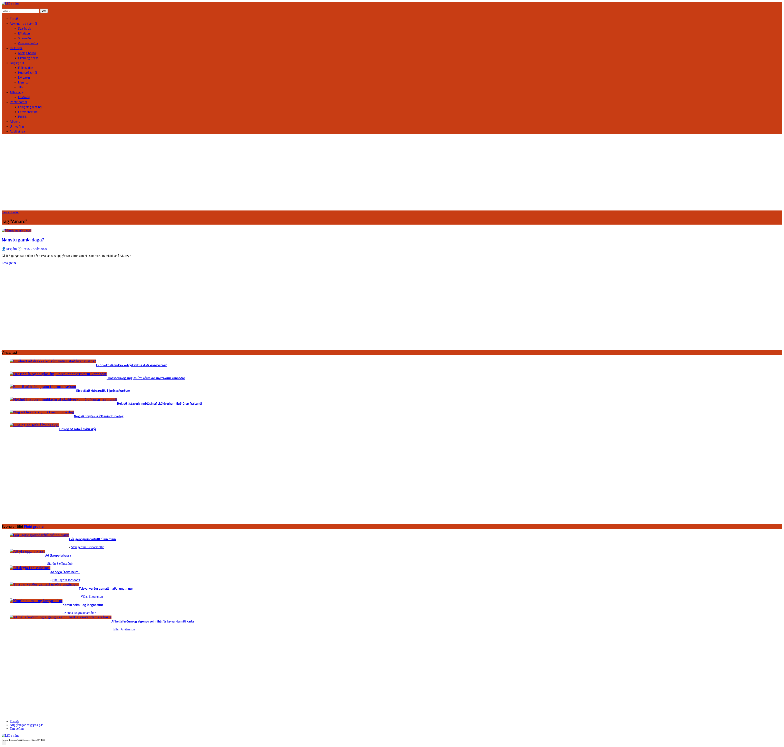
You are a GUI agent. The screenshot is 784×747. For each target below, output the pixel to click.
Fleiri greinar (34, 526)
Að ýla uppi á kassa (58, 555)
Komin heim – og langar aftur (82, 605)
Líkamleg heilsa (28, 57)
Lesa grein (9, 263)
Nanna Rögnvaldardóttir (80, 613)
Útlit (21, 87)
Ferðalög (24, 97)
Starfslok (24, 28)
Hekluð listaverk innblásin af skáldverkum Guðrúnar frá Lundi (159, 403)
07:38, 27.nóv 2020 (32, 248)
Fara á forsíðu (10, 212)
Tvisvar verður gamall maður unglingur (106, 588)
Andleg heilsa (27, 52)
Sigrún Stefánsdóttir (60, 563)
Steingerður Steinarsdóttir (87, 547)
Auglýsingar (18, 131)
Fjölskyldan (25, 67)
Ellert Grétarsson (124, 629)
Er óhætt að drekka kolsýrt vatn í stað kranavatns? (131, 365)
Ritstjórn (9, 248)
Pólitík (22, 116)
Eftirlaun (24, 33)
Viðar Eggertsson (92, 596)
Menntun (24, 82)
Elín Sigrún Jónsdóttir (66, 580)
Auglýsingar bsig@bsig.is (26, 725)
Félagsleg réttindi (30, 106)
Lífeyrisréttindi (28, 111)
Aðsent (15, 121)
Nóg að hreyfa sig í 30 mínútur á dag (99, 416)
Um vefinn (17, 126)
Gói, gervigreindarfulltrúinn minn (92, 539)
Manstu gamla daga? (23, 239)
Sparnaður (25, 38)
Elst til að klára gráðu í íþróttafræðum (103, 391)
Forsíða (15, 18)
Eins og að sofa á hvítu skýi (77, 429)
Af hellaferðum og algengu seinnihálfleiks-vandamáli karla (152, 621)
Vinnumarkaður (28, 43)
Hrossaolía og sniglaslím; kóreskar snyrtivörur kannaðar (146, 378)
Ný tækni (24, 77)
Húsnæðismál (27, 72)
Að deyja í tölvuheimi (65, 572)
